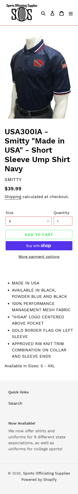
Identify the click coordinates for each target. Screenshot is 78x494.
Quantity (61, 212)
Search (15, 403)
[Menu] (70, 13)
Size (9, 212)
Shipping (13, 196)
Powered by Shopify (39, 479)
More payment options (39, 256)
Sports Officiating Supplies (46, 473)
